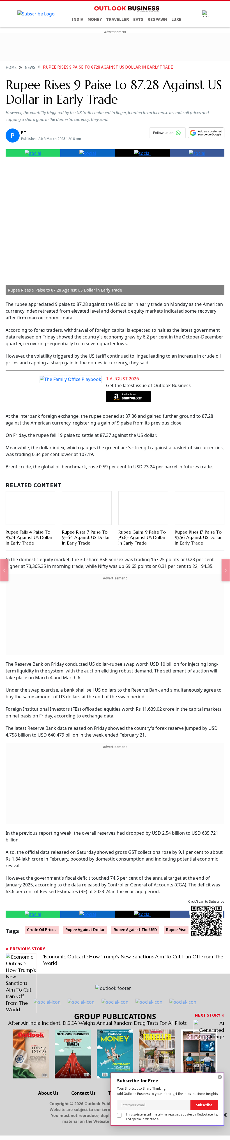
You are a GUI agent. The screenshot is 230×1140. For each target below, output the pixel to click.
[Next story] (226, 570)
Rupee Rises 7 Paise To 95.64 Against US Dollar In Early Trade (86, 537)
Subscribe (204, 1105)
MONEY (95, 19)
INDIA (77, 19)
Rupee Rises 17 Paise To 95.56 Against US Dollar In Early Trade (198, 537)
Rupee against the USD (135, 930)
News (30, 68)
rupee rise (176, 930)
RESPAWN (157, 19)
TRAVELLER (117, 19)
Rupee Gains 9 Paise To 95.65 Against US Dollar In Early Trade (142, 537)
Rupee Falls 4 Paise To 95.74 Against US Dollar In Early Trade (29, 537)
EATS (138, 19)
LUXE (176, 19)
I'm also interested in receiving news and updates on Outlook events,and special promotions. (172, 1116)
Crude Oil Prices (41, 930)
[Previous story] (4, 570)
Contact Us (83, 1093)
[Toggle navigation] (206, 14)
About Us (48, 1093)
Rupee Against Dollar (85, 930)
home (11, 68)
